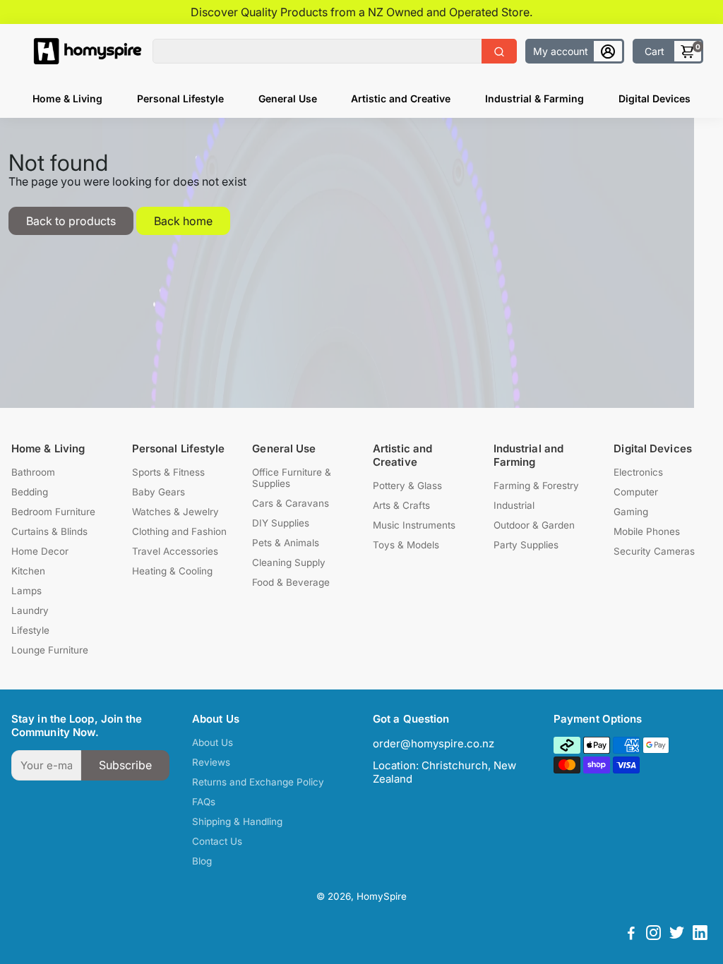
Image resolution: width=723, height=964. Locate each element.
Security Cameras (654, 551)
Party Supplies (526, 544)
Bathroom (33, 472)
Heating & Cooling (172, 571)
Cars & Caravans (290, 503)
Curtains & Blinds (49, 531)
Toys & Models (406, 544)
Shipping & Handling (237, 821)
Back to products (71, 221)
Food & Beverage (291, 582)
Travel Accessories (175, 551)
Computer (636, 492)
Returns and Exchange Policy (258, 782)
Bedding (29, 492)
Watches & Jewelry (175, 511)
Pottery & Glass (407, 485)
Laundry (30, 610)
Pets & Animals (285, 542)
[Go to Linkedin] (700, 934)
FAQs (203, 801)
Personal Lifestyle (180, 98)
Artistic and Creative (400, 98)
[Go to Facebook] (631, 934)
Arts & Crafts (401, 505)
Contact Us (217, 841)
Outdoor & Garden (534, 525)
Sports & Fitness (168, 472)
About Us (212, 742)
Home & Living (67, 98)
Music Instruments (414, 525)
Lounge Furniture (49, 650)
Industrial (514, 505)
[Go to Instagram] (653, 934)
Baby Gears (158, 492)
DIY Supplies (280, 523)
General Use (287, 98)
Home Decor (39, 551)
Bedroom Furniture (53, 511)
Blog (202, 861)
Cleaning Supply (288, 562)
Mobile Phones (647, 531)
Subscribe (125, 765)
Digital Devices (655, 98)
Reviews (211, 762)
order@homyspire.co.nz (433, 743)
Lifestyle (30, 630)
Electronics (638, 472)
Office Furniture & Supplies (291, 477)
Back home (183, 221)
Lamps (26, 590)
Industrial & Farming (534, 98)
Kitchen (28, 571)
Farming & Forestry (536, 485)
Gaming (631, 511)
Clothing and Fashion (179, 531)
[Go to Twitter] (677, 934)
